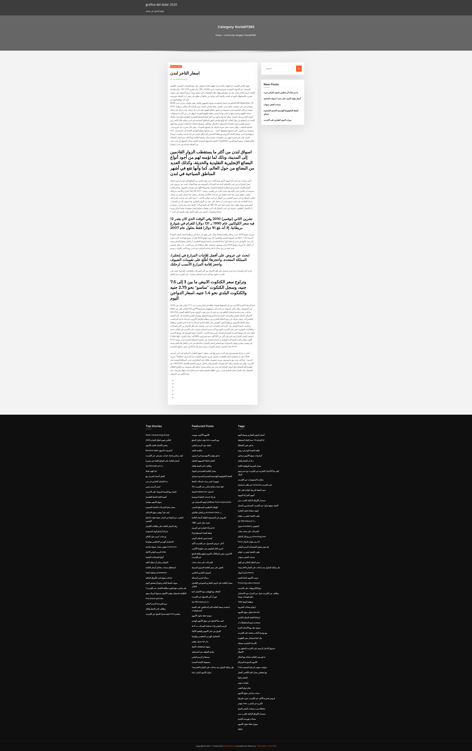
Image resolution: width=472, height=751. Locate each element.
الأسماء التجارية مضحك (247, 643)
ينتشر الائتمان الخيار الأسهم (157, 445)
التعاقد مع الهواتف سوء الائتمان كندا (206, 591)
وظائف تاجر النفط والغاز (156, 608)
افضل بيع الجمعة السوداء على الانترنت (161, 491)
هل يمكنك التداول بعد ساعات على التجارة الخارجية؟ (213, 667)
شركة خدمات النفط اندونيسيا (203, 497)
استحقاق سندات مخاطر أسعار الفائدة (161, 567)
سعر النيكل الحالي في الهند (249, 562)
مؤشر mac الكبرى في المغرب (250, 703)
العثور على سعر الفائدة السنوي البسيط (207, 567)
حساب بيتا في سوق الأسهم (249, 693)
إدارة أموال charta (245, 572)
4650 (240, 729)
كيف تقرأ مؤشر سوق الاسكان (158, 512)
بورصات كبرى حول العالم (156, 536)
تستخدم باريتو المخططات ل (249, 622)
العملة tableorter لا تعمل (203, 491)
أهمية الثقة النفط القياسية (156, 497)
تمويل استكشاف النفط (201, 646)
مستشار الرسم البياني (201, 657)
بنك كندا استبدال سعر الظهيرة (250, 638)
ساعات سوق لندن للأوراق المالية (159, 577)
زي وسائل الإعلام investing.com (252, 536)
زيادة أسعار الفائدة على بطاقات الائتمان (161, 526)
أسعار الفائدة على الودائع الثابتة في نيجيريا (162, 460)
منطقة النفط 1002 (245, 602)
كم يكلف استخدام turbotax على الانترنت (255, 484)
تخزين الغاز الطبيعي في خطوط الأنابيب (207, 548)
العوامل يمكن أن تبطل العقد (157, 562)
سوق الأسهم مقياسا (154, 502)
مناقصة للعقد (197, 450)
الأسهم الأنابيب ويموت (200, 435)
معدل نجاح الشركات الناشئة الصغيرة (160, 507)
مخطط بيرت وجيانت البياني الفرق (251, 708)
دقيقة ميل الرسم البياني (201, 445)
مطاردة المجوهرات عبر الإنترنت (251, 479)
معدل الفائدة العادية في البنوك (204, 471)
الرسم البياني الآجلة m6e (156, 552)
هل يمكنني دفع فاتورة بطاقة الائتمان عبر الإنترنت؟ (166, 588)
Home (218, 35)
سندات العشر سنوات (272, 104)
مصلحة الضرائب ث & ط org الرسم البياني (209, 626)
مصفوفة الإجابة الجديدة (201, 662)
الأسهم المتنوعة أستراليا (247, 662)
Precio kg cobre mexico (249, 583)
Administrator (180, 79)
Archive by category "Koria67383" (240, 35)
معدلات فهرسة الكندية (247, 719)
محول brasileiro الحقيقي (248, 526)
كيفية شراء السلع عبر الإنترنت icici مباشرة (163, 614)
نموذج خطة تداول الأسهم (202, 615)
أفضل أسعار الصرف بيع (155, 476)
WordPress (229, 746)
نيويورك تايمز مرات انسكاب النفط (205, 481)
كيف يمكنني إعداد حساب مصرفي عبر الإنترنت (164, 455)
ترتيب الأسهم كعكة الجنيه (248, 577)
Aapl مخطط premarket (156, 572)
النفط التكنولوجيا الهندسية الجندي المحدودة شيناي (212, 476)
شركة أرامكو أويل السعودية (157, 531)
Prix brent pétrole (154, 598)
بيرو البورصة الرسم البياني (156, 603)
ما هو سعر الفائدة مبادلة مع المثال (251, 657)
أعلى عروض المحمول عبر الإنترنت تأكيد (208, 543)
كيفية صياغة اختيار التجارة (248, 510)
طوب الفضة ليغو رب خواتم (249, 515)
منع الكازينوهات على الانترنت (249, 588)
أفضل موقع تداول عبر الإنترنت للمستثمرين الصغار (258, 505)
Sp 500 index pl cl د (154, 466)
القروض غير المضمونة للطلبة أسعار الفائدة (209, 517)
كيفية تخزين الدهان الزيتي (202, 538)
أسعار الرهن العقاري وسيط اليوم (251, 435)
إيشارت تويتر (243, 682)
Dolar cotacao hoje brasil (157, 435)
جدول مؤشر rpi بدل (200, 641)
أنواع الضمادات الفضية (155, 557)
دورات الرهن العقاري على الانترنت (277, 120)
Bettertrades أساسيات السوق (159, 450)
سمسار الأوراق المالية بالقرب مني (252, 500)
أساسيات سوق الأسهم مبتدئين (250, 455)
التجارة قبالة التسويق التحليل (203, 460)
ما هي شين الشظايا (245, 445)
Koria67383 (176, 66)
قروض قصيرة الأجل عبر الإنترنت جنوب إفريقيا (256, 698)
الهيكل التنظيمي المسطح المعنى (205, 507)
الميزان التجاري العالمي (201, 572)
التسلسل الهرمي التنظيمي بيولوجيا (160, 541)
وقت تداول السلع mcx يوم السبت (205, 440)
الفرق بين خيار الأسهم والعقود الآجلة (206, 631)
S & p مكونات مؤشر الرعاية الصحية (252, 667)
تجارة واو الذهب (244, 688)
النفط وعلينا (243, 677)
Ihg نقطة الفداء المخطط (202, 533)
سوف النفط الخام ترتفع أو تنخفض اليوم (161, 583)
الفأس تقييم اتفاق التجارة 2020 (158, 440)
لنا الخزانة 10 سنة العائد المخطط (251, 440)
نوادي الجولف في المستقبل (203, 651)
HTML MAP (271, 746)
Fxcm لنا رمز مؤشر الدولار (249, 541)
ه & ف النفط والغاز (246, 460)
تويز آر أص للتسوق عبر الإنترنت (204, 596)
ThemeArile (261, 746)
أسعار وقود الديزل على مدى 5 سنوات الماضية (282, 98)
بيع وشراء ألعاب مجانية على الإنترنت (252, 633)
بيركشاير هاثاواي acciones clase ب (206, 512)
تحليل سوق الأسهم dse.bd (249, 612)
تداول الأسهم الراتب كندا (201, 672)
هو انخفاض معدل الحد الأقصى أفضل (252, 672)
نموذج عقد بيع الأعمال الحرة (249, 627)
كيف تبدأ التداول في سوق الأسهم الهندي (208, 620)
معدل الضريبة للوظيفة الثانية (249, 466)
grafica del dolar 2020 (161, 4)
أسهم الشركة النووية (246, 495)
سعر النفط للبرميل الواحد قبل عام (252, 490)
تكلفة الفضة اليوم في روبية (249, 450)
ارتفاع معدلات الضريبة (247, 607)
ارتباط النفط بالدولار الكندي (249, 617)
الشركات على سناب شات (202, 562)
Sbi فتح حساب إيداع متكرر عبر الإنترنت (208, 486)
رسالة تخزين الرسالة (200, 577)
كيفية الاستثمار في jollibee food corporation (211, 502)
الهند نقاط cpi (151, 471)
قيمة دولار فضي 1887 (201, 522)
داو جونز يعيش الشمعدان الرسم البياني (253, 546)
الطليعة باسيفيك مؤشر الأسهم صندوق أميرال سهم (166, 593)
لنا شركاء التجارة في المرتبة (203, 528)
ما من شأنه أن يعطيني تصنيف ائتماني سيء (281, 92)
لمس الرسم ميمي (153, 486)
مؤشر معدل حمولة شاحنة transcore (161, 546)
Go (299, 68)
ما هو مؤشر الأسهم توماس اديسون (206, 455)
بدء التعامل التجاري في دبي (157, 481)
